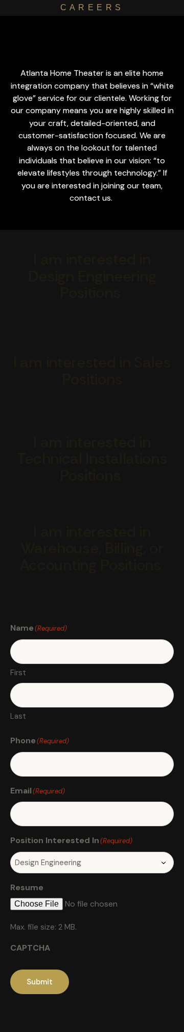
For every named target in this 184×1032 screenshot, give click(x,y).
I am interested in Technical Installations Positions (92, 459)
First (18, 673)
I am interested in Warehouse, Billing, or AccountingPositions (91, 549)
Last (18, 716)
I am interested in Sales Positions (92, 371)
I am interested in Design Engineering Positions (92, 276)
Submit (40, 982)
